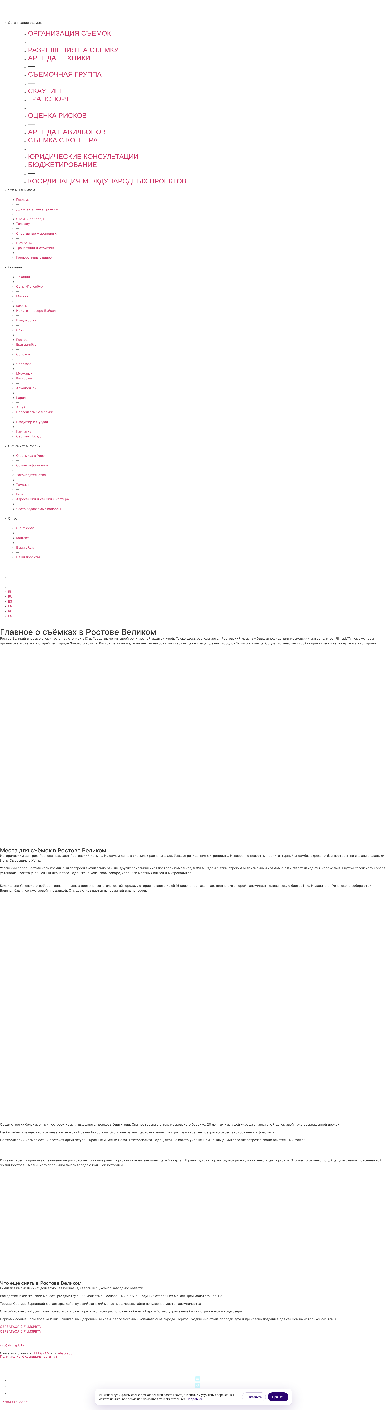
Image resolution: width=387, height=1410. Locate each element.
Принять (278, 1397)
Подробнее (195, 1399)
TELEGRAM (41, 1353)
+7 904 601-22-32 (14, 1402)
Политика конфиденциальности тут (28, 1356)
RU (10, 596)
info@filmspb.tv (12, 1345)
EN (10, 592)
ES (10, 601)
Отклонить (254, 1397)
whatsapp (64, 1353)
